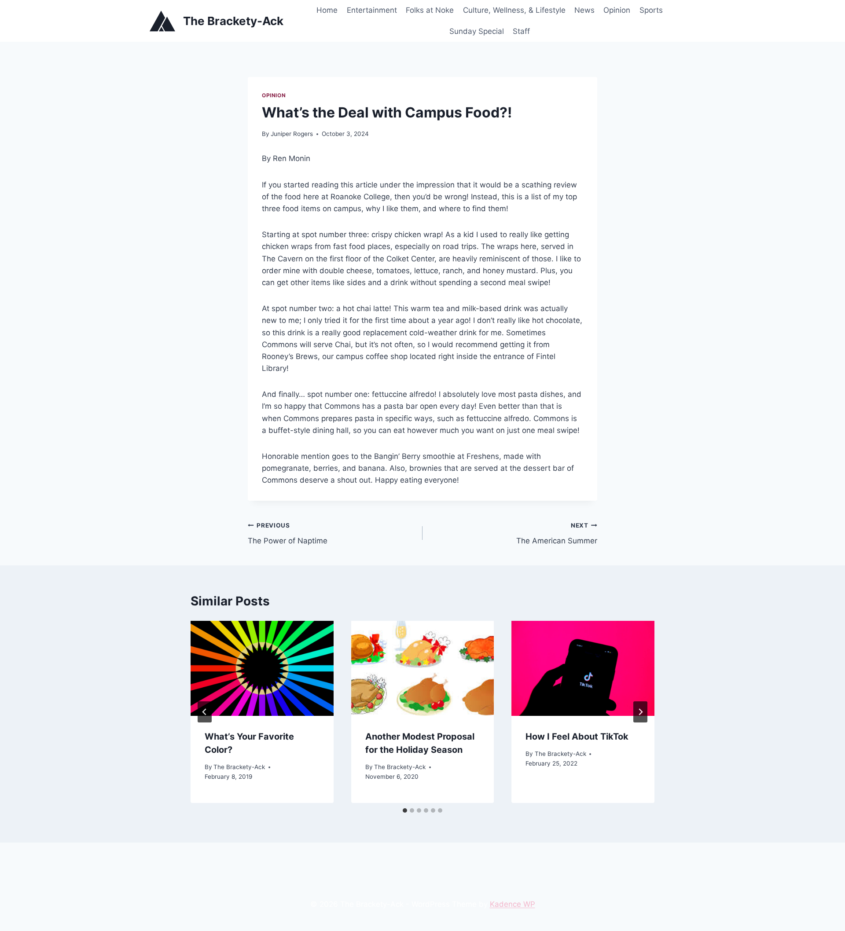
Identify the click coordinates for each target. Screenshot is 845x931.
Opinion (616, 10)
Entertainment (372, 10)
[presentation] (262, 668)
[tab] (405, 810)
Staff (521, 31)
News (584, 10)
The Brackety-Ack (239, 766)
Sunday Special (476, 31)
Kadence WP (512, 904)
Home (327, 10)
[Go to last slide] (205, 711)
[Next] (640, 711)
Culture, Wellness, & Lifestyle (514, 10)
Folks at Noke (430, 10)
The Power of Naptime (287, 533)
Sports (651, 10)
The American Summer (556, 533)
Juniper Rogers (292, 133)
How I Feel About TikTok (576, 736)
